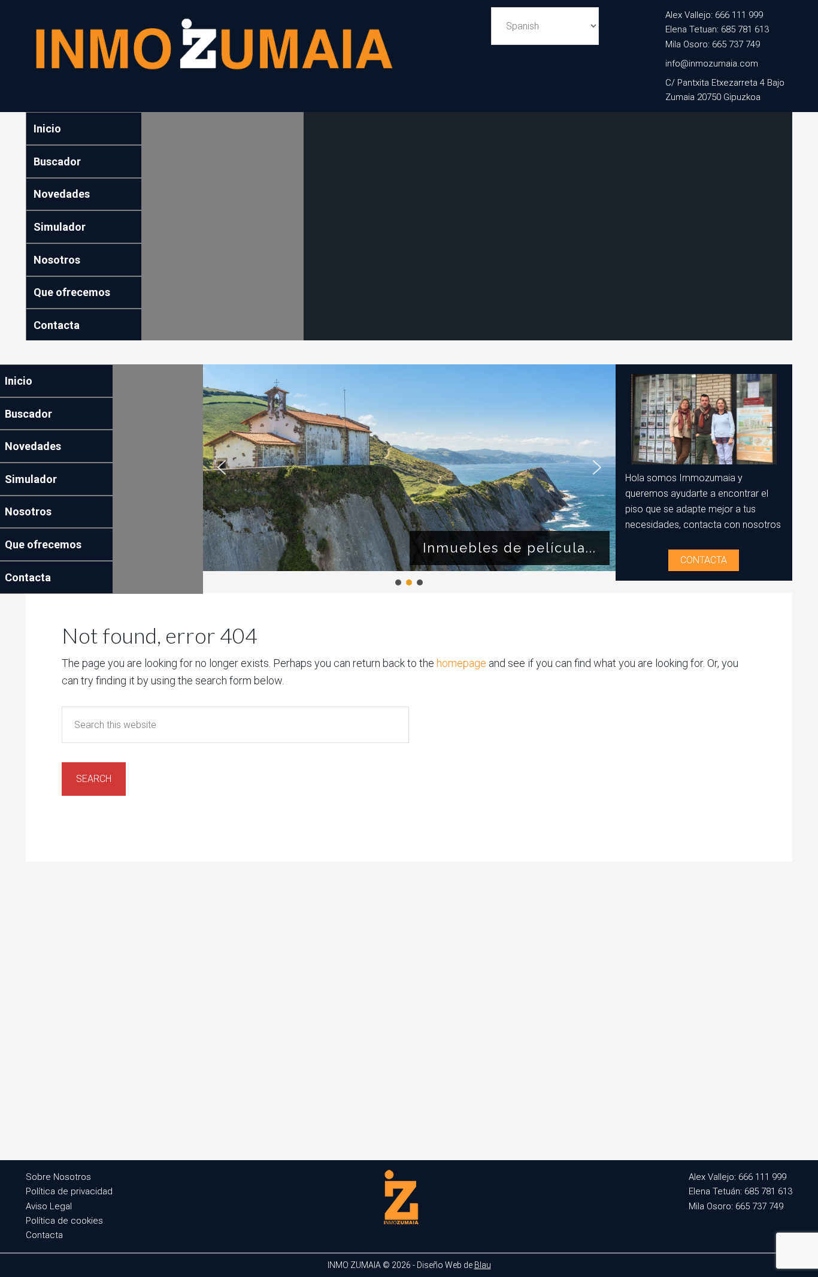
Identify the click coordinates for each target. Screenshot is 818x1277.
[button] (221, 467)
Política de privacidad (69, 1191)
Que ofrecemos (72, 292)
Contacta (57, 325)
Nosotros (57, 259)
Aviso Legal (49, 1206)
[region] (409, 475)
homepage (461, 663)
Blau (482, 1265)
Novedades (62, 194)
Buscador (57, 161)
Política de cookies (64, 1220)
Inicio (47, 128)
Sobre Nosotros (58, 1177)
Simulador (60, 227)
